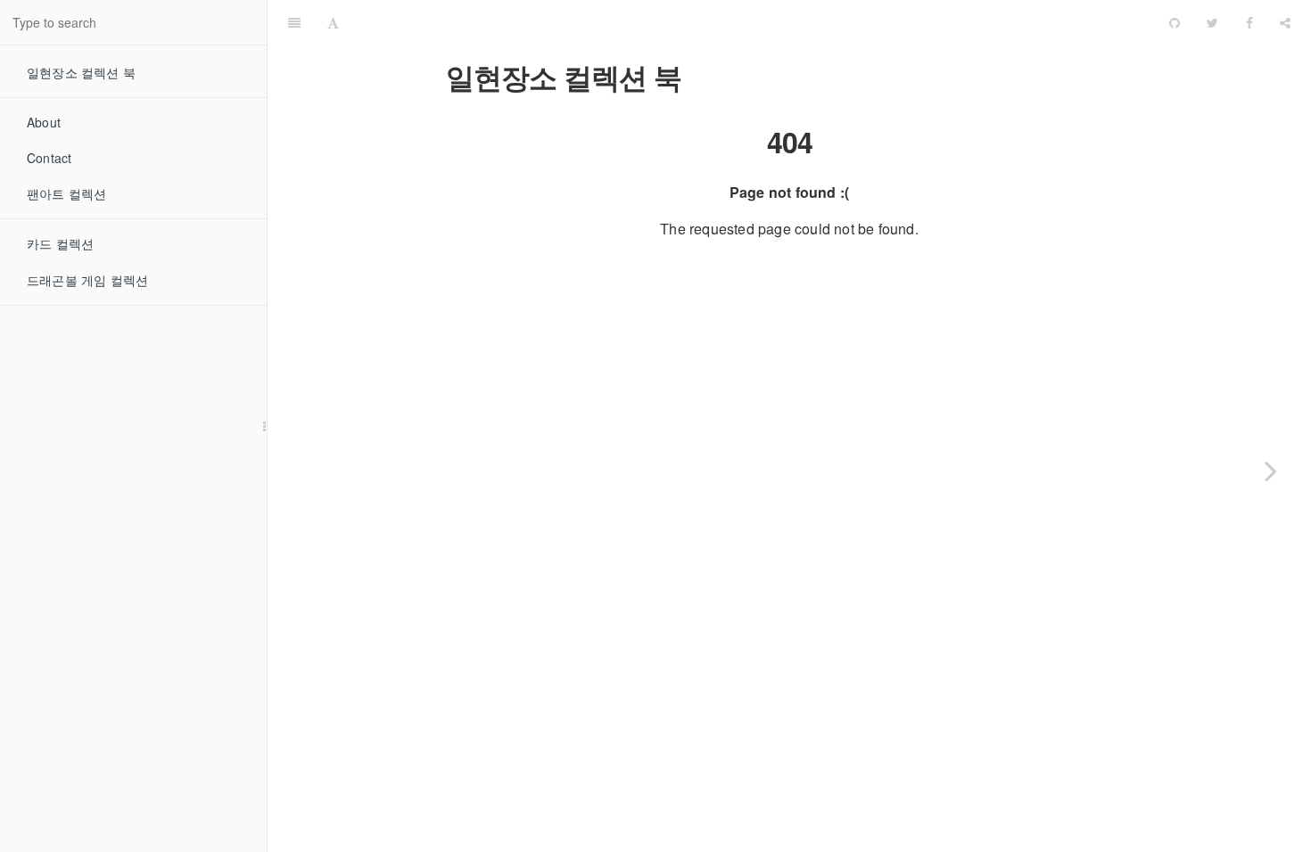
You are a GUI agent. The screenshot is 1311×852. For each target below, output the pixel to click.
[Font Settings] (333, 22)
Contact (49, 158)
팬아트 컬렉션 (66, 193)
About (44, 122)
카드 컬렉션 (60, 243)
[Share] (1285, 22)
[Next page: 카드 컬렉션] (1271, 470)
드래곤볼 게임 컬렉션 (87, 280)
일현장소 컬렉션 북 (81, 72)
